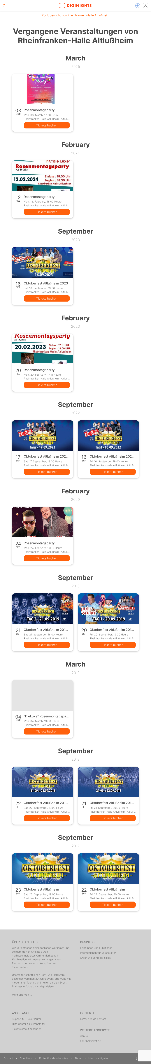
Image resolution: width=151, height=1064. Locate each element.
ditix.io (84, 1036)
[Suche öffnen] (4, 5)
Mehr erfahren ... (22, 994)
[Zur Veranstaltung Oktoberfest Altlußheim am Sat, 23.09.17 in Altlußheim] (42, 868)
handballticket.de (90, 1040)
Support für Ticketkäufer (26, 1018)
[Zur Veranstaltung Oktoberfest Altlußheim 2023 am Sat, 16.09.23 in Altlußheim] (42, 262)
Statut (78, 1058)
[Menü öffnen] (137, 5)
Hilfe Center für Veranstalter (28, 1023)
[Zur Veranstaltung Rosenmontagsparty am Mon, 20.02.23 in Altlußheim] (42, 349)
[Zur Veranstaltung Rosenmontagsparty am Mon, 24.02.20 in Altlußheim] (42, 522)
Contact (9, 1058)
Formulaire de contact (93, 1018)
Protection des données (54, 1058)
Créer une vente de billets (95, 957)
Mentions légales (98, 1058)
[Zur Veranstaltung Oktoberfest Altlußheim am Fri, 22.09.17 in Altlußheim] (108, 868)
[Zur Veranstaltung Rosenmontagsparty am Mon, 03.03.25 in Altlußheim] (42, 89)
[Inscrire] (145, 5)
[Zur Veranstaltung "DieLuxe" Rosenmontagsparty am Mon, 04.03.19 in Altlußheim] (42, 695)
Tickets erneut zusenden (26, 1028)
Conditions (26, 1058)
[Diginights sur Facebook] (136, 1058)
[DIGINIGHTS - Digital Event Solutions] (75, 5)
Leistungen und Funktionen (96, 947)
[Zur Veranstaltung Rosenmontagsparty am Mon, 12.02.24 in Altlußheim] (42, 175)
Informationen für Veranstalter (98, 952)
